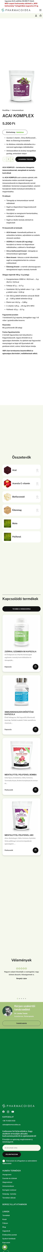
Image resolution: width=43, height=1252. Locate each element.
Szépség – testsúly (9, 1194)
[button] (40, 10)
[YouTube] (13, 1112)
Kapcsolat (6, 1243)
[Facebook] (3, 1112)
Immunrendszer (18, 110)
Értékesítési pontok (9, 1235)
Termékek (6, 1215)
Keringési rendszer (9, 1190)
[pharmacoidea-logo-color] (16, 10)
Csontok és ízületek (9, 1178)
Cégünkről (6, 1231)
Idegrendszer (7, 1182)
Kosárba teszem (25, 159)
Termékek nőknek (9, 1198)
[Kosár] (40, 15)
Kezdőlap (6, 110)
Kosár (4, 1219)
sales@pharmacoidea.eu (11, 1125)
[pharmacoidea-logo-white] (18, 1106)
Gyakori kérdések (9, 1239)
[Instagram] (8, 1112)
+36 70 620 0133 (8, 1121)
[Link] (36, 16)
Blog (4, 1227)
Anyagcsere (6, 1174)
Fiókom (5, 1223)
